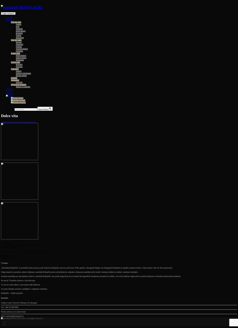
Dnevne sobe (16, 22)
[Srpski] (9, 96)
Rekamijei (20, 38)
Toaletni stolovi (22, 49)
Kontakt (9, 94)
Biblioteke (20, 60)
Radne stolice (21, 58)
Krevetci (19, 65)
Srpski (20, 98)
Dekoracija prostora (18, 85)
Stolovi (18, 71)
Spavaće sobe (16, 40)
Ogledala (19, 51)
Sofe (17, 27)
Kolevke (19, 67)
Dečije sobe (15, 62)
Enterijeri (9, 89)
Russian (22, 102)
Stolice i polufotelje (23, 73)
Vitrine (18, 36)
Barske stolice (21, 76)
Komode (19, 33)
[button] (7, 105)
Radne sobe (15, 53)
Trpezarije (15, 69)
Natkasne (19, 44)
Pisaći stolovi (21, 56)
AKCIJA (9, 91)
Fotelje (18, 24)
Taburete (19, 29)
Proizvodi (10, 20)
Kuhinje (14, 78)
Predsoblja (15, 80)
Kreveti (19, 42)
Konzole (19, 82)
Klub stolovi (21, 31)
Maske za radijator (23, 87)
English (22, 100)
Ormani (19, 47)
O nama (9, 18)
